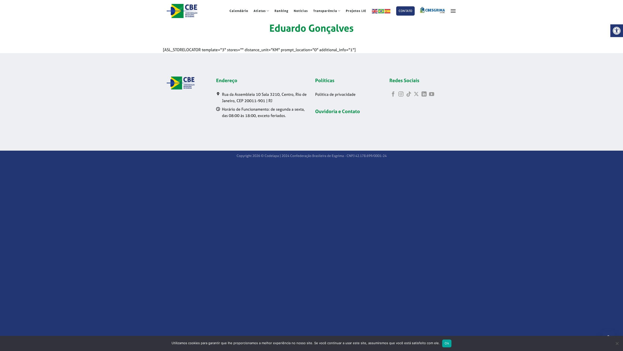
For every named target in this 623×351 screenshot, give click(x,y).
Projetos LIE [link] (356, 11)
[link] (616, 30)
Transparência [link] (325, 11)
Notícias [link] (301, 11)
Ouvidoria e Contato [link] (337, 111)
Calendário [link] (238, 11)
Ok (447, 343)
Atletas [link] (260, 11)
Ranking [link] (281, 11)
